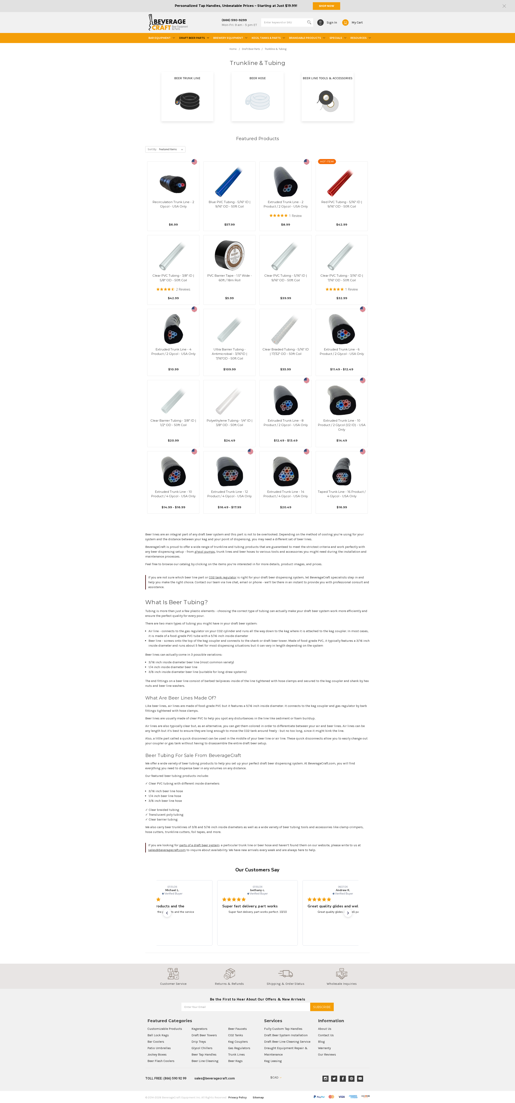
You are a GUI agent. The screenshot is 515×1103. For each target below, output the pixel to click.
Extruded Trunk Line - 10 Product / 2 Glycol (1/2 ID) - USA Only (342, 425)
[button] (167, 913)
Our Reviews (327, 1054)
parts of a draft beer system (199, 845)
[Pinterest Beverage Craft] (351, 1078)
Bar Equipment (159, 37)
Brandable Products (305, 37)
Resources (358, 37)
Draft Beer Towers (204, 1035)
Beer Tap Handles (204, 1054)
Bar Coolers (155, 1041)
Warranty (324, 1048)
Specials (336, 37)
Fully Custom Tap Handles (283, 1029)
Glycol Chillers (202, 1048)
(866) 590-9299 (234, 20)
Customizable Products (164, 1029)
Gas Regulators (239, 1048)
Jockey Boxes (157, 1054)
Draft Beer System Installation (286, 1035)
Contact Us (326, 1035)
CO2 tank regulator (222, 577)
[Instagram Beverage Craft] (325, 1078)
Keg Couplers (238, 1041)
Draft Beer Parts (192, 37)
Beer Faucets (237, 1029)
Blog (321, 1041)
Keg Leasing (273, 1061)
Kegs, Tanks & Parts (266, 37)
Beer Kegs (235, 1061)
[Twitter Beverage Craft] (334, 1078)
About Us (324, 1029)
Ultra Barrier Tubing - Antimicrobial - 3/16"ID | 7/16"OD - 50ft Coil (229, 353)
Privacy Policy (237, 1097)
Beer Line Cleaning (205, 1061)
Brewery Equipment (228, 37)
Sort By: (152, 149)
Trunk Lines (236, 1054)
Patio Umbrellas (159, 1048)
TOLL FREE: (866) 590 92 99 (165, 1078)
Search (309, 22)
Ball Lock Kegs (158, 1035)
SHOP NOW (326, 5)
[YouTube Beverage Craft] (360, 1078)
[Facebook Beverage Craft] (343, 1078)
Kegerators (199, 1029)
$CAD (274, 1077)
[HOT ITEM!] (342, 182)
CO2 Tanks (235, 1035)
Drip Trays (199, 1041)
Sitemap (258, 1097)
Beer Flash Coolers (160, 1061)
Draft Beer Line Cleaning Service (287, 1041)
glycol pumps (205, 552)
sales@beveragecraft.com (167, 850)
